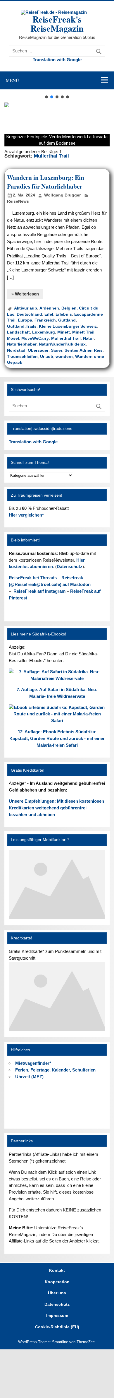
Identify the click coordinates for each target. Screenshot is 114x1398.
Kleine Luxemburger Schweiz (68, 326)
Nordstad (16, 350)
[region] (57, 120)
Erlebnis (64, 314)
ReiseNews (18, 201)
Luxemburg (43, 332)
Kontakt (57, 1271)
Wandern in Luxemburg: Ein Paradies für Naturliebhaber (45, 182)
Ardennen (49, 308)
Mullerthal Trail (66, 338)
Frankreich (45, 320)
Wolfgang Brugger (62, 195)
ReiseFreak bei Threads (33, 577)
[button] (46, 96)
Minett (63, 332)
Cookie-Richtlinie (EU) (57, 1327)
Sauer (56, 350)
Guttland (67, 320)
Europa (25, 320)
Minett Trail (83, 332)
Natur (88, 338)
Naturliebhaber (22, 344)
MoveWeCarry (35, 338)
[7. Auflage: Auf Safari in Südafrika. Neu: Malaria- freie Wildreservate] (57, 678)
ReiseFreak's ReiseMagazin (57, 23)
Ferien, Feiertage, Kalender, (55, 1069)
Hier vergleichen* (26, 514)
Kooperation (57, 1282)
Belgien (69, 308)
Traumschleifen (22, 356)
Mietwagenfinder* (33, 1063)
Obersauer (38, 350)
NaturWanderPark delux (62, 344)
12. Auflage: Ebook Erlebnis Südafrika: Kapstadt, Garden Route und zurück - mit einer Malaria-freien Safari (57, 738)
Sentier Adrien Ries (84, 350)
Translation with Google (57, 59)
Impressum (57, 1316)
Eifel (48, 314)
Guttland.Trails (22, 326)
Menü (12, 80)
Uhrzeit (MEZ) (29, 1076)
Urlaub (46, 356)
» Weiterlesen (25, 293)
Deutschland (29, 314)
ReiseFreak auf (39, 591)
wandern (64, 356)
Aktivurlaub (25, 308)
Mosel (13, 338)
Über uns (57, 1293)
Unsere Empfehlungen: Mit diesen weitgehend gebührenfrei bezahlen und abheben (56, 808)
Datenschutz (69, 566)
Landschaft (18, 332)
